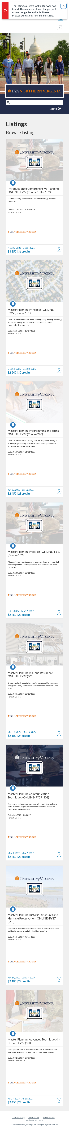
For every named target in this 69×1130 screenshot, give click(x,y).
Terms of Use (33, 1117)
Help (60, 19)
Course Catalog (18, 1117)
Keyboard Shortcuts (34, 1120)
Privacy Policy (49, 1117)
